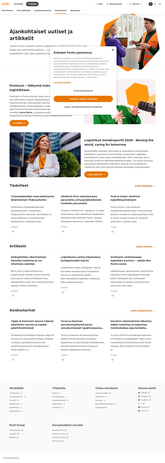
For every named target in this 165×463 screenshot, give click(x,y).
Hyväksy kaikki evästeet (83, 99)
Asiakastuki (75, 10)
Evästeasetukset (101, 407)
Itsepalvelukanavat (42, 10)
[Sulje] (112, 49)
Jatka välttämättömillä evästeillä (83, 107)
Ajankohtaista (61, 10)
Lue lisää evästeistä (62, 83)
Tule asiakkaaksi (23, 10)
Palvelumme (7, 10)
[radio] (151, 4)
